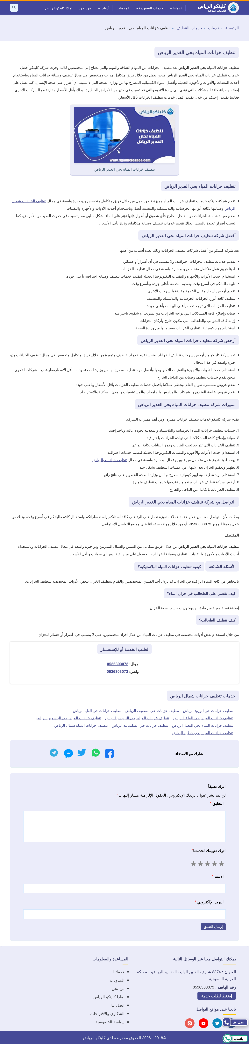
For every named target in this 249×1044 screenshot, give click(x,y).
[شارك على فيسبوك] (109, 755)
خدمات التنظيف (189, 28)
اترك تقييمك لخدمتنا (209, 850)
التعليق (217, 803)
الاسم (218, 876)
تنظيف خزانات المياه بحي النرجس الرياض (137, 717)
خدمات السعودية (151, 7)
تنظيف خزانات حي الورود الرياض (208, 710)
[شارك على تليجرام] (54, 754)
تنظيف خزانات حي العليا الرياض (97, 710)
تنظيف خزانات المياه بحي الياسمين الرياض (68, 717)
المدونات (123, 7)
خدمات (213, 28)
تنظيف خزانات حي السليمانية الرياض (140, 725)
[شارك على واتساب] (96, 754)
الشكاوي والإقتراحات (107, 1013)
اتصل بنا (117, 1005)
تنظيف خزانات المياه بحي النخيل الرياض (202, 725)
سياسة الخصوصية (110, 1022)
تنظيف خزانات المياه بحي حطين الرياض (202, 732)
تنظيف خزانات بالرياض (109, 459)
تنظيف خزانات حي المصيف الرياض (152, 710)
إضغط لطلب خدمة (216, 995)
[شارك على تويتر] (81, 754)
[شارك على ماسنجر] (68, 755)
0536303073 (117, 663)
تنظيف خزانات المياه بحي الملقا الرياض (203, 717)
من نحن (85, 7)
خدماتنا (177, 7)
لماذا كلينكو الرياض (58, 7)
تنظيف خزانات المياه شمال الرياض (81, 725)
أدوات (105, 7)
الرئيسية (232, 28)
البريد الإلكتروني (209, 902)
